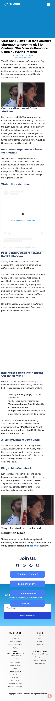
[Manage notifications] (50, 696)
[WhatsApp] (24, 565)
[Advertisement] (27, 342)
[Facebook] (17, 565)
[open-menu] (48, 5)
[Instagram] (37, 565)
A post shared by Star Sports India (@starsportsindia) (25, 247)
